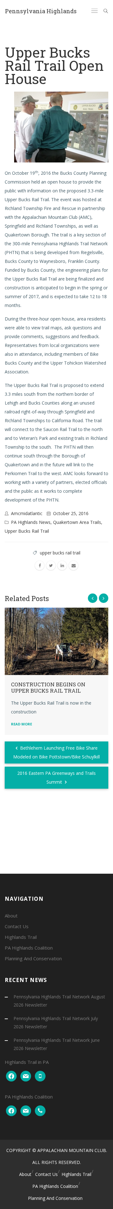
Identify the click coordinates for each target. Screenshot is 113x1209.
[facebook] (39, 565)
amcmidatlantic (26, 513)
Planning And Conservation (33, 958)
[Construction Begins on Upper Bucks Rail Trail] (56, 641)
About (11, 915)
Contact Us (17, 926)
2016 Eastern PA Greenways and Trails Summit (56, 777)
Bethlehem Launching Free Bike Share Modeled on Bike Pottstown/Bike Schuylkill (56, 752)
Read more (21, 724)
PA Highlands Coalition (29, 948)
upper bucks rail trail (60, 553)
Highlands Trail (21, 937)
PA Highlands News (31, 522)
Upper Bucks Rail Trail (27, 531)
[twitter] (51, 565)
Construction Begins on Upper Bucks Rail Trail (48, 687)
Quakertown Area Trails (77, 522)
